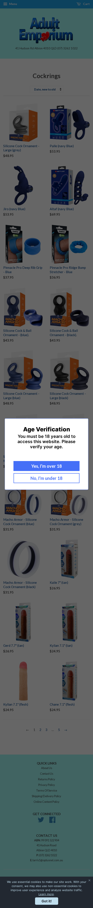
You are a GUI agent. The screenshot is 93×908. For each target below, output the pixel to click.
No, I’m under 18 (46, 478)
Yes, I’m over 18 (46, 466)
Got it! (47, 901)
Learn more (46, 894)
